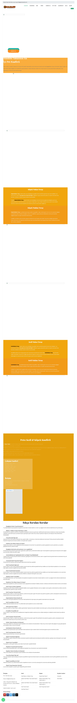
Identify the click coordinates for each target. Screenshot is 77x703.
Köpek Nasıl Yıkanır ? (43, 676)
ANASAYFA (26, 5)
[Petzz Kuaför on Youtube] (4, 694)
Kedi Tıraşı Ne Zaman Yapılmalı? (13, 586)
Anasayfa (59, 676)
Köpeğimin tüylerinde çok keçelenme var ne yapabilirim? (19, 549)
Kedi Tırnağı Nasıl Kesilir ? (44, 686)
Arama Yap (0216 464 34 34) (9, 2)
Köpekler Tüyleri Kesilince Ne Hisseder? (15, 651)
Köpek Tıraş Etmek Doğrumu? (13, 636)
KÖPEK (42, 5)
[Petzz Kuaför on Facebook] (7, 694)
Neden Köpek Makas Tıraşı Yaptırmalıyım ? (44, 679)
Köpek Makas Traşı (15, 193)
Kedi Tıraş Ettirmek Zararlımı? (13, 570)
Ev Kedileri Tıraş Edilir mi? (12, 610)
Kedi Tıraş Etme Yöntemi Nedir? (13, 592)
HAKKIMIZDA (32, 5)
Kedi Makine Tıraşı (35, 360)
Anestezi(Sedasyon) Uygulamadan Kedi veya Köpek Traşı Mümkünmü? (22, 555)
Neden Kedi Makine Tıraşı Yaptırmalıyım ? (29, 683)
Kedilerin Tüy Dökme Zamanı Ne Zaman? (15, 543)
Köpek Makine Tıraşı (35, 208)
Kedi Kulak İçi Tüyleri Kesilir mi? (13, 628)
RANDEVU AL (48, 5)
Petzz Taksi (7, 444)
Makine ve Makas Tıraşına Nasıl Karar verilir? (16, 530)
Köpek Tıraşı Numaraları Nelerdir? (14, 665)
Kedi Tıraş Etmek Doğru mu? (12, 565)
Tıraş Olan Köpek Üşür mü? (12, 655)
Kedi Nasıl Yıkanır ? (25, 689)
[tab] (35, 526)
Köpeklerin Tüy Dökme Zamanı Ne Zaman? (15, 582)
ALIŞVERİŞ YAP (60, 5)
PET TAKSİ (54, 5)
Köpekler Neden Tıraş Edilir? (12, 576)
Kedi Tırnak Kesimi (25, 686)
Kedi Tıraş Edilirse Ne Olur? (12, 602)
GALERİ (70, 5)
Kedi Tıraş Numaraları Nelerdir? (13, 632)
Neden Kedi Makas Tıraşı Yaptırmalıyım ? (29, 679)
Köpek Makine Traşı (15, 212)
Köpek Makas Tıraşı (35, 189)
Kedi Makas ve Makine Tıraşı (27, 676)
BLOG (66, 5)
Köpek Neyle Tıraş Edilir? (12, 642)
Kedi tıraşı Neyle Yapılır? (12, 606)
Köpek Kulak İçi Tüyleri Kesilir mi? (14, 598)
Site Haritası (59, 678)
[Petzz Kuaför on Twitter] (10, 694)
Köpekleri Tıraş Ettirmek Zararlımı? (14, 646)
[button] (13, 51)
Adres (72, 8)
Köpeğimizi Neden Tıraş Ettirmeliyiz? (14, 526)
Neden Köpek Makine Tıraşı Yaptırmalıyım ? (44, 683)
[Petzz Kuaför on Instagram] (13, 694)
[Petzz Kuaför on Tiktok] (16, 694)
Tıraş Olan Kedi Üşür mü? (12, 537)
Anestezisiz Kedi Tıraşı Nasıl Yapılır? (14, 560)
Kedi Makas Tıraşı (35, 342)
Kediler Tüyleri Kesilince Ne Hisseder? (15, 622)
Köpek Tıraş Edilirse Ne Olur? (13, 661)
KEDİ (37, 5)
